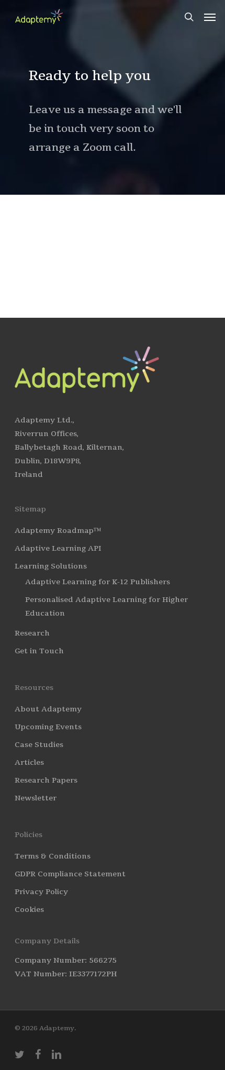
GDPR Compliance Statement (70, 874)
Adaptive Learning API (58, 548)
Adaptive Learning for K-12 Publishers (97, 582)
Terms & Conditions (53, 856)
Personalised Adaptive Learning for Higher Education (106, 606)
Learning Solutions (51, 566)
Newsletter (36, 798)
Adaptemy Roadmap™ (58, 531)
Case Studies (39, 745)
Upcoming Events (48, 727)
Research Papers (46, 780)
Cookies (29, 910)
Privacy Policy (41, 892)
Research (32, 633)
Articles (29, 762)
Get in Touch (39, 651)
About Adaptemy (48, 709)
